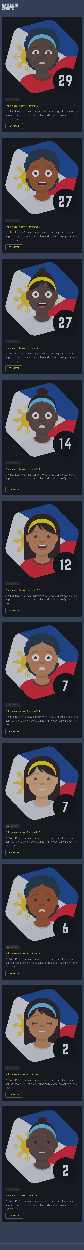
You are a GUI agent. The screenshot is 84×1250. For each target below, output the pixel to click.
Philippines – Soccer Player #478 (22, 468)
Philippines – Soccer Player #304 (22, 711)
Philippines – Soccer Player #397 (22, 589)
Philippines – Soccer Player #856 (22, 226)
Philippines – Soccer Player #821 (22, 347)
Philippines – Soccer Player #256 (22, 953)
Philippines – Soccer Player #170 (22, 1195)
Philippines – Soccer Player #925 (22, 105)
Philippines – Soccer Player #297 (22, 832)
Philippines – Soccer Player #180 (22, 1074)
